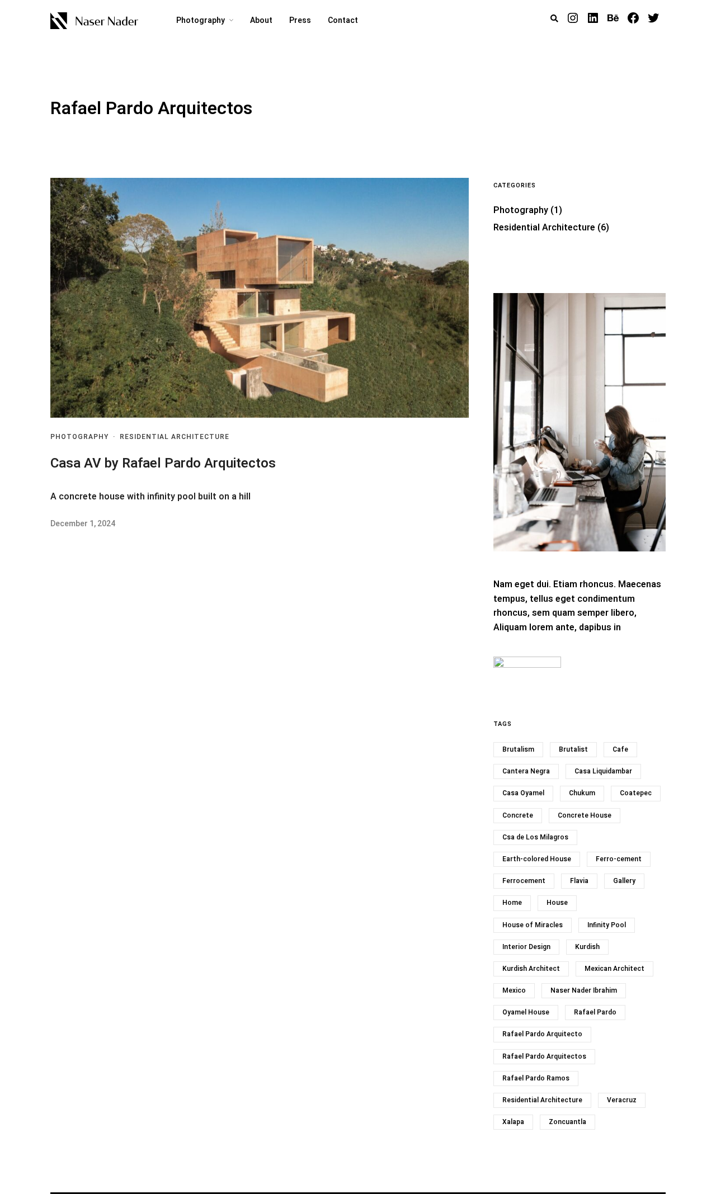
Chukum (582, 793)
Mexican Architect (614, 969)
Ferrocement (523, 881)
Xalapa (513, 1122)
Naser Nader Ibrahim (583, 990)
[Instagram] (573, 18)
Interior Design (526, 947)
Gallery (624, 881)
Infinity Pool (606, 925)
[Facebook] (633, 18)
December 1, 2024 (82, 524)
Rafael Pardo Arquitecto (542, 1034)
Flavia (579, 881)
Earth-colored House (536, 859)
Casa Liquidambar (603, 771)
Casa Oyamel (523, 793)
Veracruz (622, 1100)
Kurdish (587, 947)
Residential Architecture (174, 437)
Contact (343, 20)
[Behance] (613, 18)
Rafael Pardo (595, 1012)
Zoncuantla (567, 1122)
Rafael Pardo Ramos (535, 1078)
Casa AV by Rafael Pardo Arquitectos (163, 463)
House (557, 903)
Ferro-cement (619, 859)
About (261, 20)
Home (512, 903)
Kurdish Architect (531, 969)
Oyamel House (525, 1012)
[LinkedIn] (593, 18)
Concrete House (584, 815)
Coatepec (636, 793)
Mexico (514, 990)
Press (300, 20)
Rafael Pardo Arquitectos (544, 1056)
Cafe (620, 749)
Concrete (517, 815)
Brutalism (518, 749)
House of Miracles (532, 925)
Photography (200, 20)
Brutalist (573, 749)
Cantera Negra (526, 771)
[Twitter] (653, 18)
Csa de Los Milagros (535, 837)
